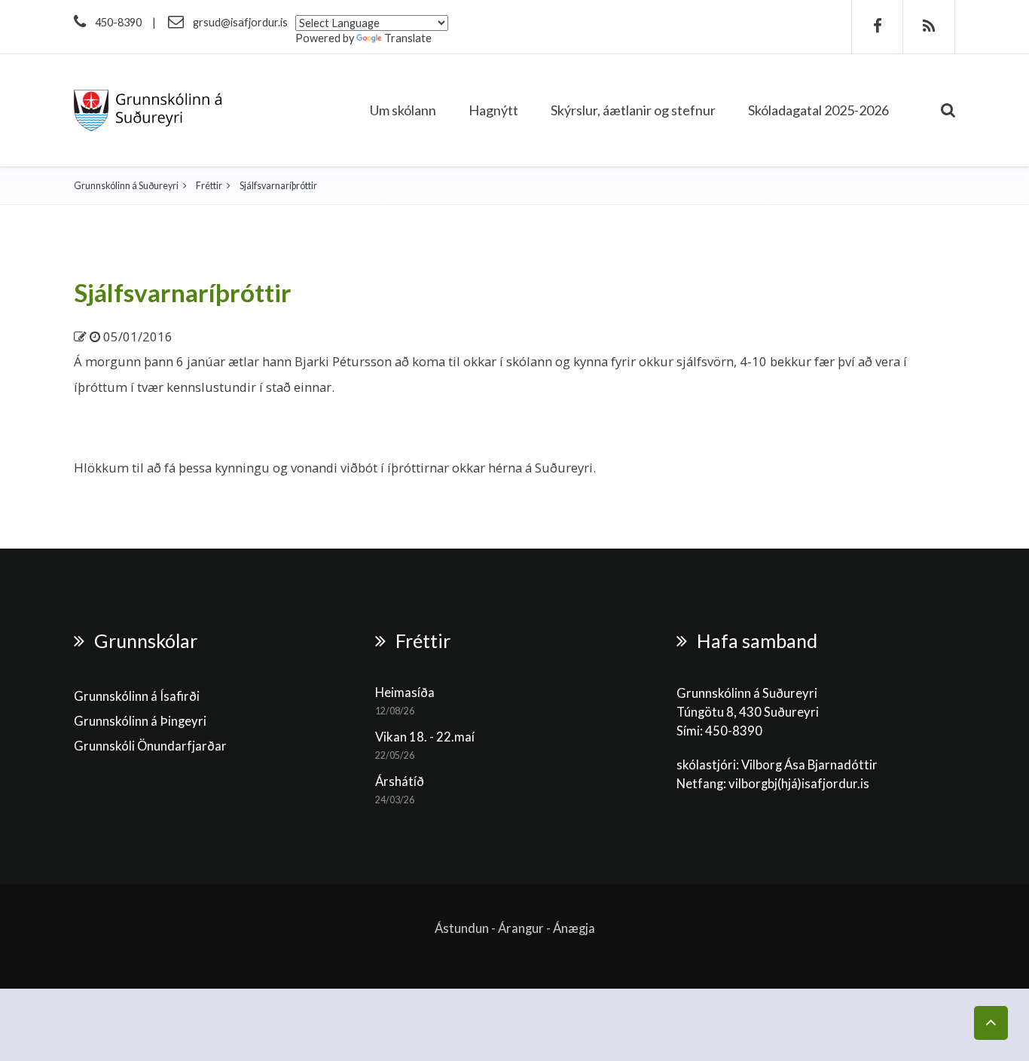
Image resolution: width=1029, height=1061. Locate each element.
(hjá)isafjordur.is (823, 783)
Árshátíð (399, 781)
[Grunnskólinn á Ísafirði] (148, 110)
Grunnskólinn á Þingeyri (140, 721)
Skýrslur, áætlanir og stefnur (633, 110)
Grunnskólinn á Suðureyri (126, 185)
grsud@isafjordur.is (240, 22)
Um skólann (403, 110)
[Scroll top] (991, 1023)
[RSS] (929, 27)
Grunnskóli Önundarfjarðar (150, 746)
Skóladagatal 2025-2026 (818, 110)
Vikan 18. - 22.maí (425, 737)
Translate (408, 38)
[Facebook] (877, 27)
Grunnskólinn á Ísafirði (137, 696)
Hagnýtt (493, 110)
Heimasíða (405, 692)
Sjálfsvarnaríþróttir (183, 292)
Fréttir (209, 185)
